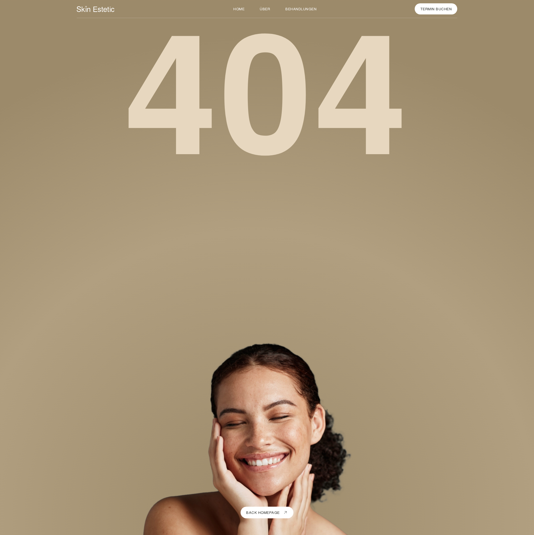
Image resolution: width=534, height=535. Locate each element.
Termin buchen (436, 8)
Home (238, 9)
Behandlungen (301, 9)
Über (265, 9)
